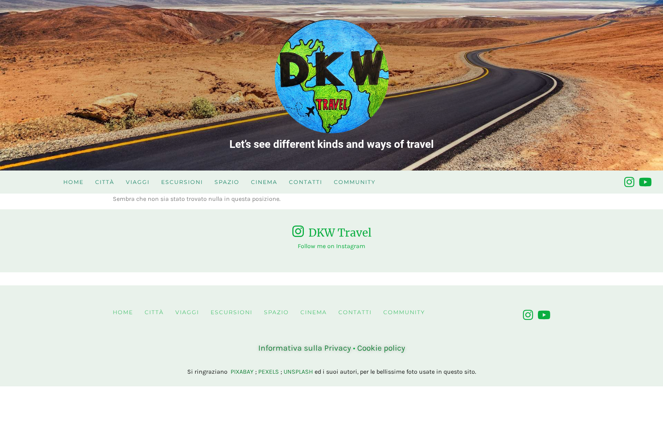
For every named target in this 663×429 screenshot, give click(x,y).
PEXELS (268, 371)
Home (73, 182)
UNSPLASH (298, 371)
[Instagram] (629, 182)
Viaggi (138, 182)
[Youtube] (645, 182)
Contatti (305, 182)
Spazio (226, 182)
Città (104, 182)
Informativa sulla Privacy (304, 348)
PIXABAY (242, 371)
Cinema (264, 182)
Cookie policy (381, 348)
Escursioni (182, 182)
